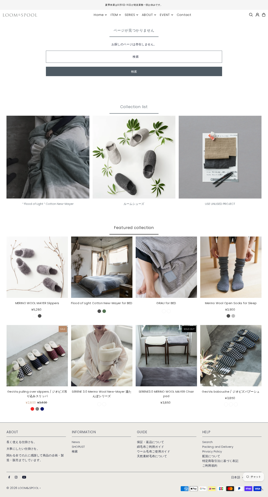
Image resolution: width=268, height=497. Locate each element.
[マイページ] (257, 14)
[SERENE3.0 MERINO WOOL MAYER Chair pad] (166, 355)
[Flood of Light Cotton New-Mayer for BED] (101, 267)
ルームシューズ (134, 204)
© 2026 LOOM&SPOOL (22, 488)
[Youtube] (24, 477)
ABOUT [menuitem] (147, 15)
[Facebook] (9, 477)
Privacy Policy (212, 451)
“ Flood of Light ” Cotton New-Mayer (48, 204)
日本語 (235, 477)
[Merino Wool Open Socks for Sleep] (231, 267)
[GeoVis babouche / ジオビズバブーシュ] (231, 355)
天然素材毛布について (152, 456)
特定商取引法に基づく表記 (220, 461)
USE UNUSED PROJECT (220, 204)
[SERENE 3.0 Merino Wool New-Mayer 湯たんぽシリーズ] (101, 355)
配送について (211, 456)
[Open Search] (251, 14)
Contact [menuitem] (184, 15)
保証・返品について (150, 442)
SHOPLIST (78, 447)
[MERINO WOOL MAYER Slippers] (37, 267)
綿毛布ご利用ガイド (150, 447)
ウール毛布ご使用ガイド (153, 451)
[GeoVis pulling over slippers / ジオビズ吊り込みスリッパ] (37, 355)
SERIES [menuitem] (130, 15)
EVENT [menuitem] (165, 15)
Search (207, 442)
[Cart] (263, 14)
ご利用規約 (209, 465)
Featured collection (134, 227)
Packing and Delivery (217, 447)
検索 (75, 451)
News (76, 442)
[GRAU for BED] (166, 267)
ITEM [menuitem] (114, 15)
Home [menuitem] (99, 15)
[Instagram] (16, 477)
